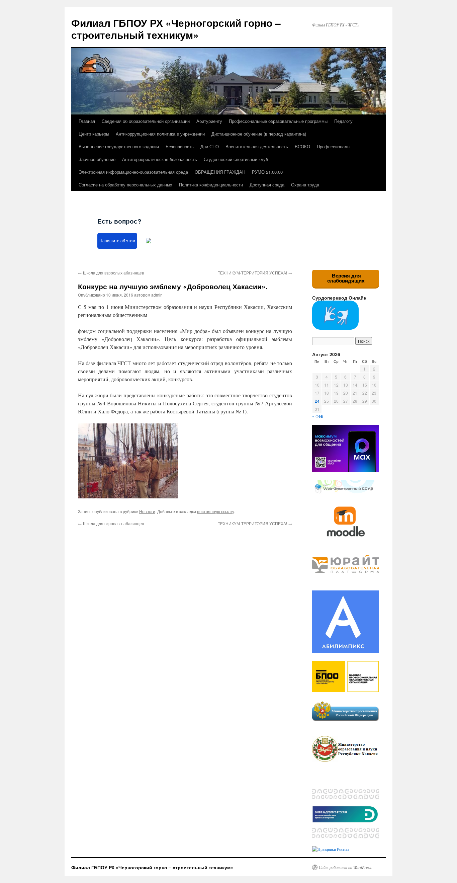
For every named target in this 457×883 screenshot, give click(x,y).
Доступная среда (267, 184)
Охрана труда (305, 184)
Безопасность (180, 146)
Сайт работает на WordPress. (345, 867)
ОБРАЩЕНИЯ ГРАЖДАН (220, 172)
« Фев (317, 416)
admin (157, 295)
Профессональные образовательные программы (278, 121)
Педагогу (343, 121)
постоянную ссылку (215, 511)
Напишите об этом (117, 241)
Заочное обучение (97, 159)
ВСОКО (302, 146)
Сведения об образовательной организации (146, 121)
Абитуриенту (209, 121)
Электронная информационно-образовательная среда (133, 172)
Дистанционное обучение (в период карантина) (258, 134)
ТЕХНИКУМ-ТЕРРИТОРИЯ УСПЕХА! (255, 272)
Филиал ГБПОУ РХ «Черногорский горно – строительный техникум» (176, 28)
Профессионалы (333, 146)
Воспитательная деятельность (256, 146)
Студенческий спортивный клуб (236, 159)
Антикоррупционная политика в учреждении (160, 134)
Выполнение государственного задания (119, 146)
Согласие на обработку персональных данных (125, 184)
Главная (87, 121)
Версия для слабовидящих (345, 278)
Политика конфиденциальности (211, 184)
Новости (147, 511)
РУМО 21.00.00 (267, 172)
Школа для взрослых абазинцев (111, 272)
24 (317, 401)
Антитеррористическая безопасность (159, 159)
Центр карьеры (94, 134)
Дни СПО (209, 146)
